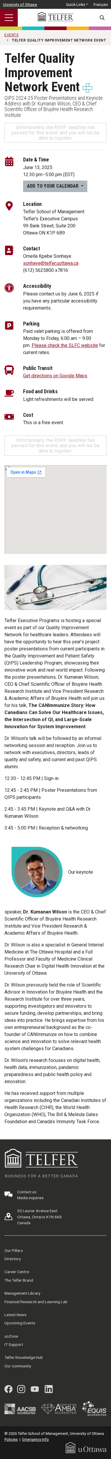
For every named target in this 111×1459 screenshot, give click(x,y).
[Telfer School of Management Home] (55, 16)
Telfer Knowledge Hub (23, 1357)
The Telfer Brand (18, 1280)
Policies (11, 1439)
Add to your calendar (53, 186)
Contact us (26, 1191)
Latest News (15, 1314)
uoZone (11, 1336)
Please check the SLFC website (65, 345)
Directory (12, 1258)
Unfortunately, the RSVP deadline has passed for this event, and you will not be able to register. (56, 133)
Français (101, 4)
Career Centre (16, 1271)
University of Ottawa (20, 4)
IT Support (13, 1344)
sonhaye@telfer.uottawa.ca (50, 263)
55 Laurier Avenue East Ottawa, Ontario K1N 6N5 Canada (39, 1216)
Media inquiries (30, 1197)
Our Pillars (13, 1250)
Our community (17, 1366)
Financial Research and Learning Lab (35, 1301)
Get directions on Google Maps (55, 376)
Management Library (22, 1293)
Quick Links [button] (75, 4)
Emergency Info (35, 1439)
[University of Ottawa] (86, 1447)
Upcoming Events (19, 1323)
